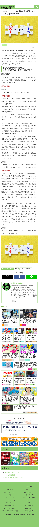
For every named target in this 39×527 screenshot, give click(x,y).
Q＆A (17, 268)
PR (29, 503)
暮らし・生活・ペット (10, 492)
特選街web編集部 (17, 283)
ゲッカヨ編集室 (10, 475)
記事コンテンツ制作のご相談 (14, 477)
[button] (32, 7)
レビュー (10, 487)
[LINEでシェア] (31, 277)
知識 (12, 268)
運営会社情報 (29, 511)
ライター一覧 (29, 505)
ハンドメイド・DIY (28, 495)
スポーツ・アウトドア (10, 500)
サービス (29, 268)
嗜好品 (29, 500)
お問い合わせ (29, 508)
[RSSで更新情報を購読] (15, 301)
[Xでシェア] (7, 277)
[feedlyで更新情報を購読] (12, 301)
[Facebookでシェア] (19, 277)
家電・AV (5, 268)
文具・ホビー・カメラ (29, 497)
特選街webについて (10, 505)
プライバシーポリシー (10, 508)
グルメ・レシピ (10, 497)
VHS (23, 268)
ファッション (10, 503)
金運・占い (29, 489)
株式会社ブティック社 (12, 472)
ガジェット (10, 489)
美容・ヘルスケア (29, 492)
